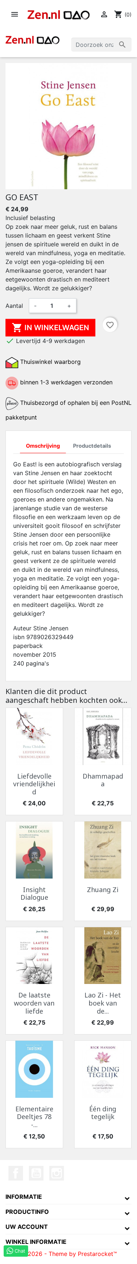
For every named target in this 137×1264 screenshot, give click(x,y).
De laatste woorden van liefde (34, 1003)
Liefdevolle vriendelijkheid (34, 784)
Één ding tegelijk (102, 1112)
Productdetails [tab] (92, 446)
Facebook (15, 1173)
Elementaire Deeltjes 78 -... (34, 1116)
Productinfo (27, 1211)
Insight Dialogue (34, 893)
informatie (23, 1196)
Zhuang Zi (102, 889)
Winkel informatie (35, 1241)
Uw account (26, 1226)
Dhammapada (103, 780)
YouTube (36, 1173)
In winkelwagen (50, 327)
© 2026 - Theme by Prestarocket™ (68, 1253)
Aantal (14, 305)
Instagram (56, 1173)
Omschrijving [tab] (43, 446)
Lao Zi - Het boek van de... (102, 1003)
